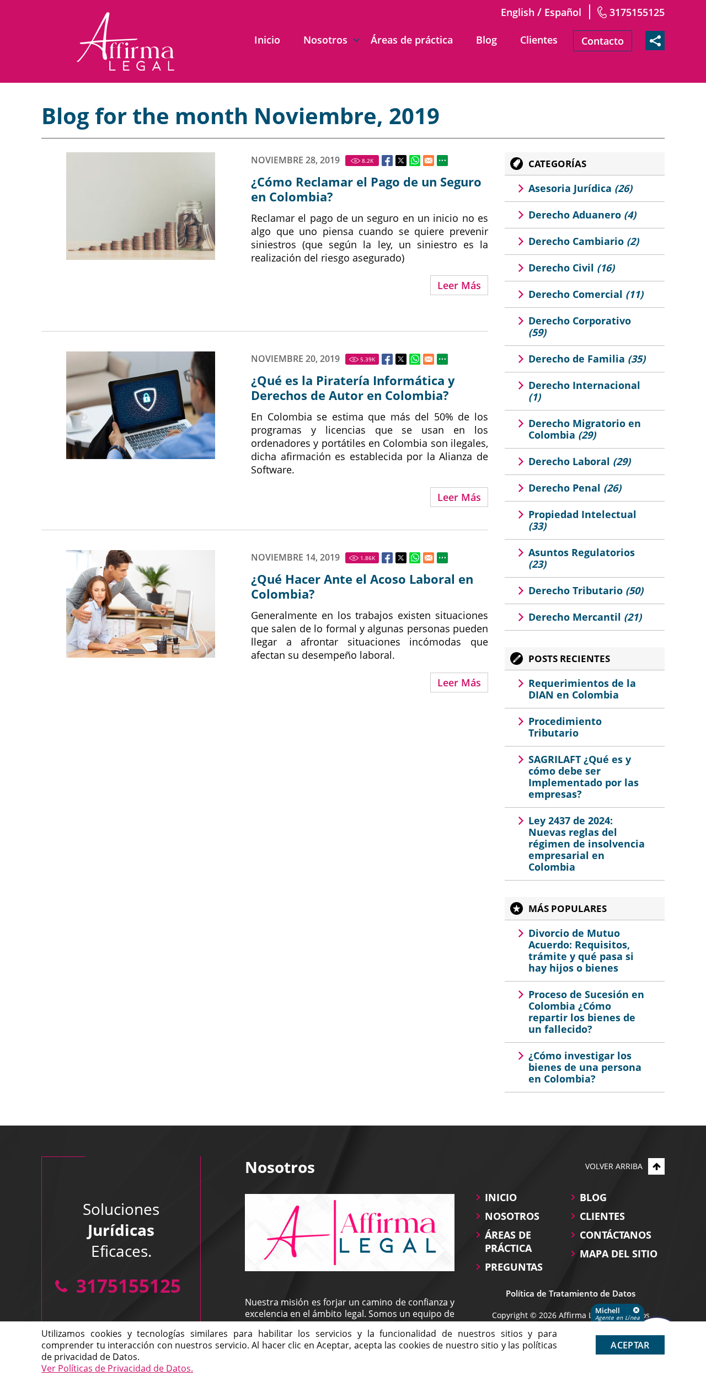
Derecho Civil (571, 267)
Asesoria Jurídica (580, 188)
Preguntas (514, 1266)
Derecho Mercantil (584, 616)
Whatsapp (414, 160)
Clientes (539, 39)
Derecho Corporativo (579, 326)
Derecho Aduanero (582, 214)
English (517, 12)
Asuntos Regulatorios (581, 558)
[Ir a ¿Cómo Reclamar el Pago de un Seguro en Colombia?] (140, 206)
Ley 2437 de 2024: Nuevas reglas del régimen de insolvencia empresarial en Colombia (586, 843)
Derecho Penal (574, 487)
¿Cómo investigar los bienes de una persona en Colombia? (584, 1067)
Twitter (401, 160)
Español (562, 12)
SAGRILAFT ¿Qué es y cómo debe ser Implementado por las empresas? (583, 777)
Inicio (267, 39)
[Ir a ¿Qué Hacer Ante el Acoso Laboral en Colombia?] (140, 604)
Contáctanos (615, 1234)
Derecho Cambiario (583, 241)
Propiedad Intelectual (582, 520)
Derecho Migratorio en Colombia (584, 429)
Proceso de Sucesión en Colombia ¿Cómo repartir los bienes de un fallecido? (586, 1012)
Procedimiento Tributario (565, 727)
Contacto (602, 40)
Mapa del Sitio (618, 1253)
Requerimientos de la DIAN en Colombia (582, 688)
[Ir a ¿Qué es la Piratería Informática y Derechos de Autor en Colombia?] (140, 405)
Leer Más (459, 285)
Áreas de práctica (412, 39)
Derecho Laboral (579, 461)
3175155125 (637, 12)
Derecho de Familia (586, 358)
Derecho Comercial (585, 294)
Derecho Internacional (584, 390)
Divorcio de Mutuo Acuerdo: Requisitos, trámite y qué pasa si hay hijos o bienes (581, 950)
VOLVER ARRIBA (614, 1166)
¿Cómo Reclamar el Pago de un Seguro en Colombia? (366, 189)
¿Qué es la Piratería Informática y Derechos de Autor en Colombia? (353, 388)
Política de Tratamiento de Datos (570, 1293)
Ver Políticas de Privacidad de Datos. (117, 1368)
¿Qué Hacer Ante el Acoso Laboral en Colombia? (362, 586)
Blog (486, 39)
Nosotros (325, 39)
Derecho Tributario (585, 590)
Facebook (387, 160)
